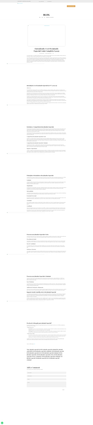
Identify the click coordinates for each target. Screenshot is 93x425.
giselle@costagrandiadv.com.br (21, 417)
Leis (44, 17)
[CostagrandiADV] (20, 6)
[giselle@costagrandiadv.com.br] (17, 416)
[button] (2, 423)
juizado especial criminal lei (50, 349)
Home (40, 17)
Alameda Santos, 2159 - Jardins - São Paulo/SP (22, 411)
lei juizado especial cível (42, 358)
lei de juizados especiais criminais (42, 351)
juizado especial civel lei (36, 349)
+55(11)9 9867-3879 (19, 414)
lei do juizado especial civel (34, 353)
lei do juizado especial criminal (50, 353)
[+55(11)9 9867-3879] (17, 413)
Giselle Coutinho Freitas (48, 53)
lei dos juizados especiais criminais (51, 356)
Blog (42, 17)
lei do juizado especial (58, 351)
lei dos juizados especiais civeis (45, 354)
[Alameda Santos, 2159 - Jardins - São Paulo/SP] (18, 410)
